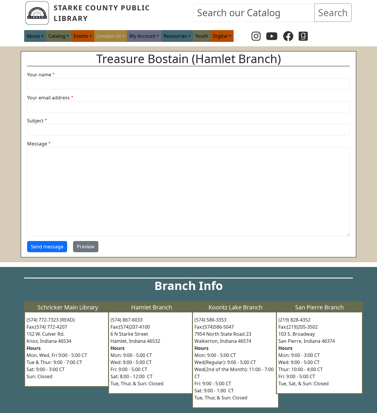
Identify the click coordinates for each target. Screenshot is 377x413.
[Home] (39, 13)
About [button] (33, 36)
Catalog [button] (56, 36)
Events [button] (81, 36)
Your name (39, 74)
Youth (201, 36)
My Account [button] (142, 36)
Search (333, 12)
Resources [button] (175, 36)
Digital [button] (220, 36)
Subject (35, 120)
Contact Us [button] (109, 36)
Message (37, 143)
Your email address (48, 97)
